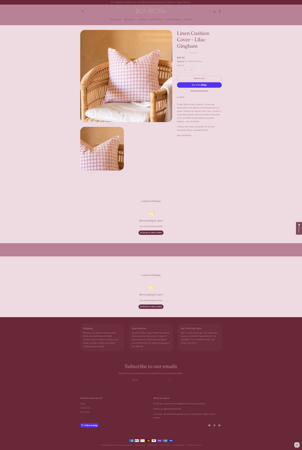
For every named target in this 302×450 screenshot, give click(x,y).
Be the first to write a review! (151, 232)
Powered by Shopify (125, 445)
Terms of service (165, 445)
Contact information (194, 445)
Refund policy (140, 445)
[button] (82, 11)
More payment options (199, 90)
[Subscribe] (169, 380)
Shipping (180, 61)
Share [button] (181, 97)
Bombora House (112, 445)
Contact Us (85, 408)
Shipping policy (179, 445)
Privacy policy (152, 445)
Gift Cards (84, 412)
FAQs (82, 404)
